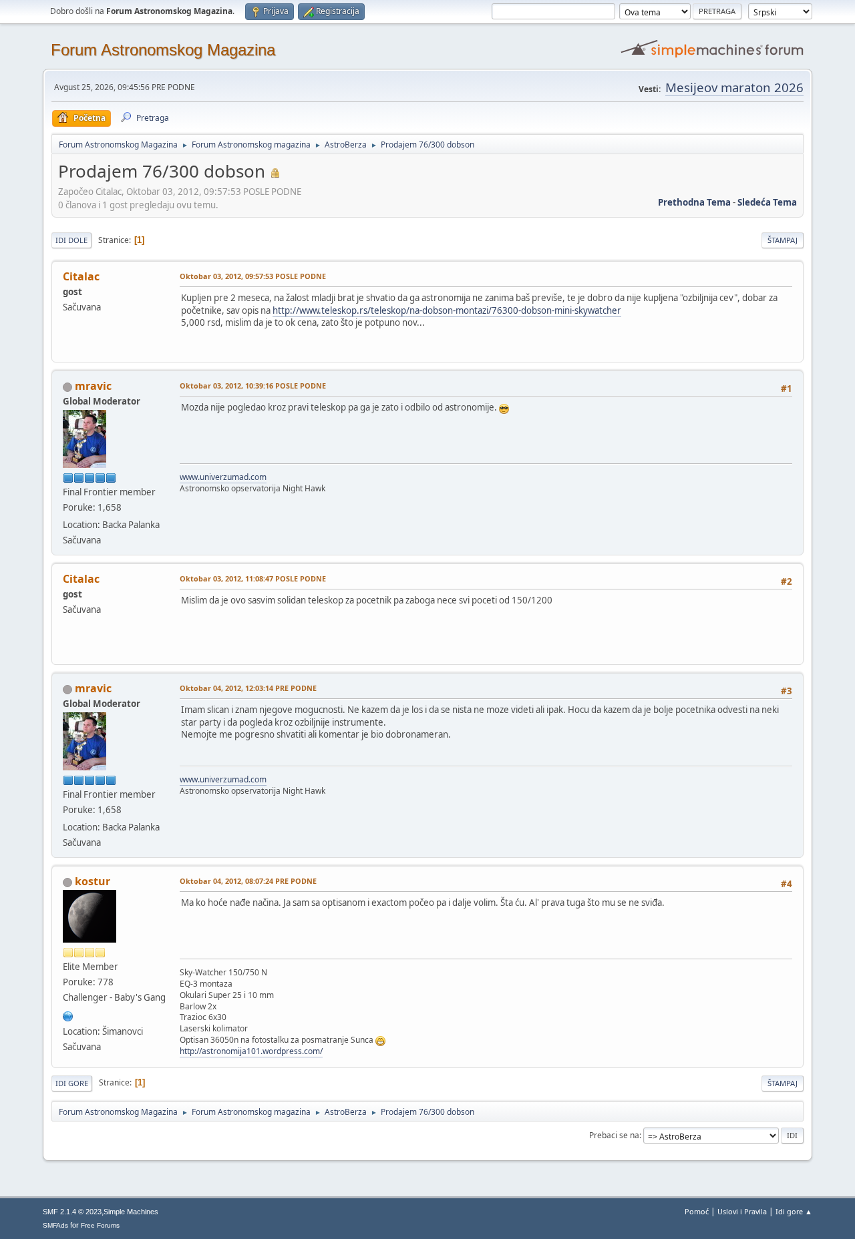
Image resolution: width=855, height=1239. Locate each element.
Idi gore (71, 1083)
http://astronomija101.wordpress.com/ (251, 1051)
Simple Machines (131, 1212)
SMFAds (55, 1225)
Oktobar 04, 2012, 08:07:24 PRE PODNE (248, 881)
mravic (93, 386)
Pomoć (697, 1211)
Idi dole (71, 240)
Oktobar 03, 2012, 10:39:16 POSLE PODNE (253, 386)
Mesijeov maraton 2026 (734, 87)
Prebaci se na (614, 1135)
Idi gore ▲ (794, 1211)
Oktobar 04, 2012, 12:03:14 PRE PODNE (248, 688)
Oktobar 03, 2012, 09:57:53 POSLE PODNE (253, 276)
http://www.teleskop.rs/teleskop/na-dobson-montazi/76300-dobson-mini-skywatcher (447, 310)
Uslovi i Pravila (742, 1211)
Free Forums (100, 1225)
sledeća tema (767, 202)
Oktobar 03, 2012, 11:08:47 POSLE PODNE (253, 578)
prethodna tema (694, 202)
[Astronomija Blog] (68, 1015)
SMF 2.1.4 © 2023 (72, 1212)
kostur (92, 881)
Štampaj (782, 240)
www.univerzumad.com (223, 477)
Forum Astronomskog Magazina (163, 50)
